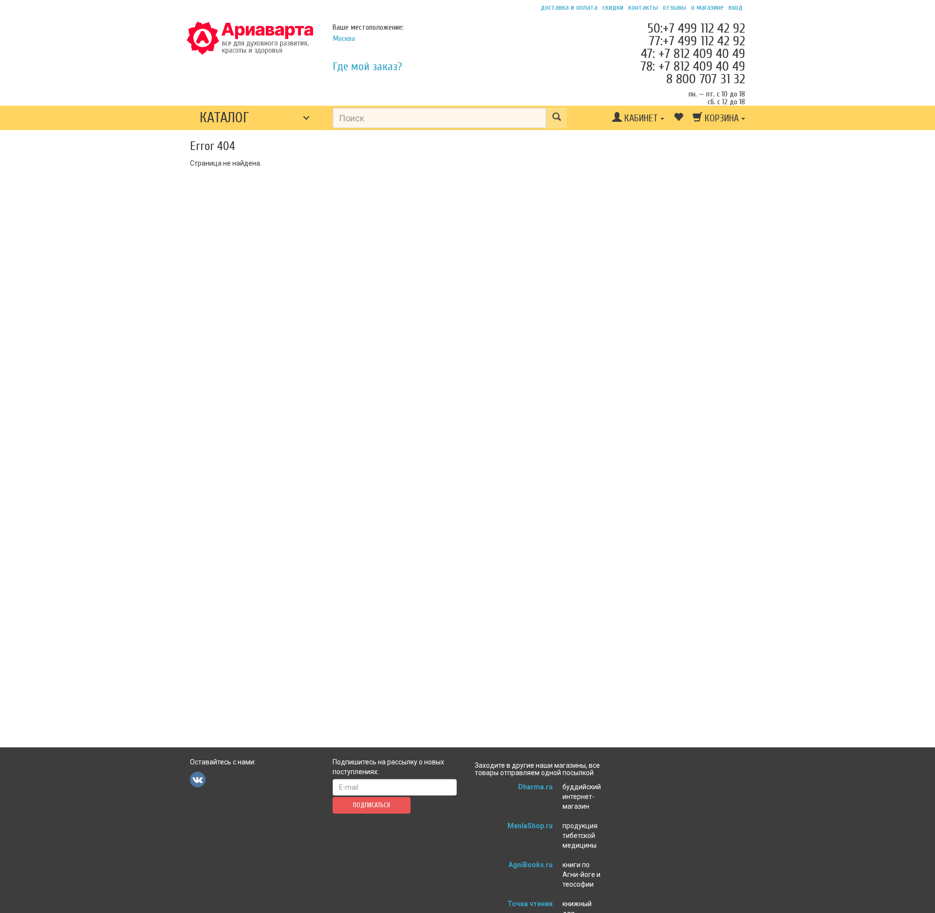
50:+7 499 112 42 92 (696, 28)
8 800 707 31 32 (705, 79)
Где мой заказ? (367, 66)
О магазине (707, 7)
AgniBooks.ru (530, 865)
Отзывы (674, 7)
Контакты (643, 7)
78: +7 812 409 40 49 (692, 66)
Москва (344, 38)
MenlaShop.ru (530, 826)
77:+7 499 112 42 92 (697, 41)
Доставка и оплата (569, 7)
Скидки (612, 7)
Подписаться (371, 805)
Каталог (224, 117)
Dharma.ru (535, 787)
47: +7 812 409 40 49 (693, 53)
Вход (736, 7)
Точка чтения (530, 904)
